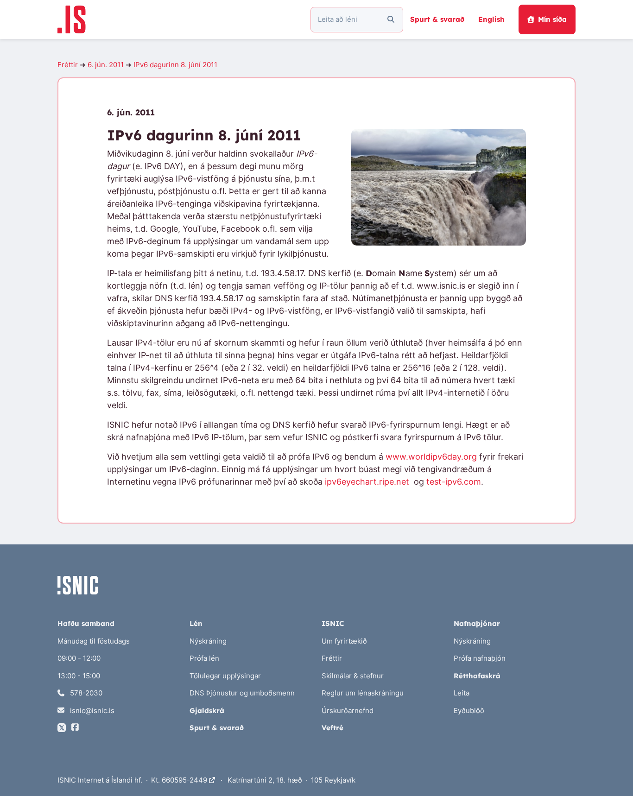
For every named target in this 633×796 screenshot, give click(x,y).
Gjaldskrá (207, 710)
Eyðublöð (469, 710)
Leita (461, 693)
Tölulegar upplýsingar (225, 675)
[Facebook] (75, 727)
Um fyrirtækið (344, 641)
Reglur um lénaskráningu (363, 693)
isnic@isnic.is (91, 710)
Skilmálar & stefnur (353, 675)
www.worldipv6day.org (431, 456)
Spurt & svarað (437, 19)
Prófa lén (204, 658)
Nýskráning (208, 641)
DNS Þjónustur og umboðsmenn (242, 693)
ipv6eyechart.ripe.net (367, 481)
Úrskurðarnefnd (347, 710)
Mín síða (552, 19)
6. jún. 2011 (106, 64)
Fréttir (67, 64)
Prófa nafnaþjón (480, 658)
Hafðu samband (85, 623)
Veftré (332, 727)
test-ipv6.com (453, 481)
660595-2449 (185, 780)
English (491, 19)
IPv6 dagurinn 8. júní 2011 (175, 64)
